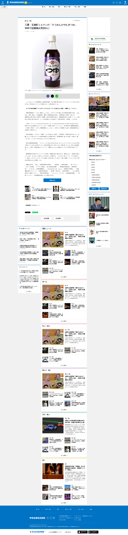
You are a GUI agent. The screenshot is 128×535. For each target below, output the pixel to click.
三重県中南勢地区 (96, 177)
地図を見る (52, 180)
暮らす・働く (67, 6)
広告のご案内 (63, 519)
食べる (43, 6)
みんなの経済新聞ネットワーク (37, 532)
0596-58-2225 (57, 102)
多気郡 (93, 170)
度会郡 (93, 172)
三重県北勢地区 (95, 175)
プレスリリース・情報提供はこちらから (84, 516)
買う (59, 6)
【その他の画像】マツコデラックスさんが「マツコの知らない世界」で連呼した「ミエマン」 (52, 108)
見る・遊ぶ (52, 6)
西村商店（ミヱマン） (32, 205)
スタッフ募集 (78, 519)
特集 (85, 6)
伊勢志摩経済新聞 (15, 2)
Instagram (120, 2)
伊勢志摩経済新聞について (65, 516)
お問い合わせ (78, 517)
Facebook (113, 2)
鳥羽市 (93, 164)
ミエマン (27, 31)
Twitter (117, 2)
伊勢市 (93, 162)
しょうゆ (32, 31)
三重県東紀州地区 (96, 182)
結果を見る (104, 188)
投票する (94, 188)
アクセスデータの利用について (66, 517)
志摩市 (93, 167)
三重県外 (93, 185)
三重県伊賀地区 (95, 180)
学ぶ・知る (77, 6)
